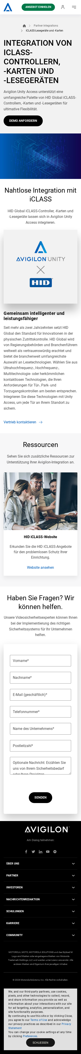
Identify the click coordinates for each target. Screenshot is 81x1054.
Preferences (30, 1036)
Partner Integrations (46, 25)
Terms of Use (38, 1020)
